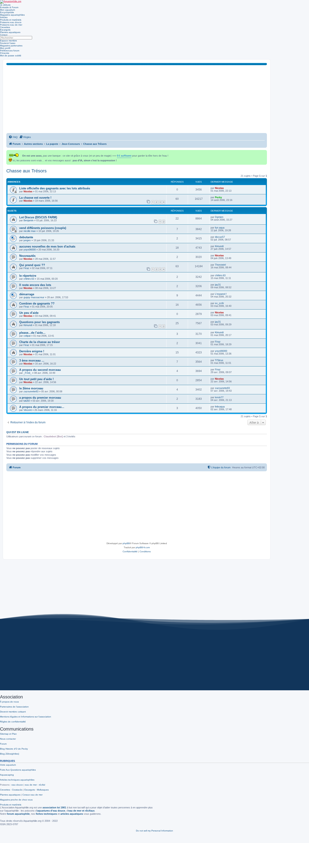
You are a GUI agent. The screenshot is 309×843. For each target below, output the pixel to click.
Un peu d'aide (28, 312)
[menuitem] (13, 137)
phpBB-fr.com (143, 547)
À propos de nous (9, 701)
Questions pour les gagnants (39, 322)
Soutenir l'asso (7, 43)
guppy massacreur (34, 297)
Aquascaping (7, 775)
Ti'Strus (219, 360)
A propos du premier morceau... (41, 407)
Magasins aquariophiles (12, 15)
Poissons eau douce (10, 22)
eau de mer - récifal (35, 784)
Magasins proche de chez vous (16, 799)
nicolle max (30, 231)
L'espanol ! (221, 294)
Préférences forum (9, 50)
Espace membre (8, 40)
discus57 (220, 237)
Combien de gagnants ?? (37, 303)
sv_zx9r (219, 303)
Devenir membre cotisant (13, 711)
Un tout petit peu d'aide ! (36, 379)
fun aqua (219, 227)
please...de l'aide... (32, 332)
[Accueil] (10, 2)
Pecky (218, 197)
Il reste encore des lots (35, 285)
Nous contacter (8, 739)
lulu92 (27, 400)
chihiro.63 (29, 278)
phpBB (126, 543)
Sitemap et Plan (8, 734)
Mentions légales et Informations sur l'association (25, 716)
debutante (26, 237)
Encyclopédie (7, 12)
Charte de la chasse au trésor (39, 342)
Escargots (5, 30)
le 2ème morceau (31, 388)
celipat (27, 335)
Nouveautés (27, 255)
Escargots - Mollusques (36, 789)
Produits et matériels (10, 20)
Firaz (26, 268)
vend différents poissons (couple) (42, 228)
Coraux (3, 34)
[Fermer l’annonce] (264, 152)
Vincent (28, 410)
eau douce (17, 784)
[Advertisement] (136, 99)
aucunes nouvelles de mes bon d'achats (47, 246)
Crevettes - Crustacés (11, 789)
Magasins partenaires (11, 45)
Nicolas (28, 191)
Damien (219, 217)
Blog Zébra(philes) (9, 754)
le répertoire (27, 275)
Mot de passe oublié (10, 55)
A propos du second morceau (40, 369)
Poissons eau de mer (11, 25)
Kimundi (219, 246)
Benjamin (28, 220)
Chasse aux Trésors (26, 170)
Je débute (5, 5)
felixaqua (220, 406)
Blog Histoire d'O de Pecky (14, 749)
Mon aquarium (7, 10)
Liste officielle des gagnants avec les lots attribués (54, 188)
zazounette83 (31, 391)
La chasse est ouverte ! (35, 197)
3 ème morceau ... (31, 360)
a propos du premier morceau (40, 397)
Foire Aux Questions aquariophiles (18, 770)
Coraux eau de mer (32, 794)
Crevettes (5, 27)
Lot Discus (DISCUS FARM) (38, 217)
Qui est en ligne (17, 432)
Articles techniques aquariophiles (17, 780)
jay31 (218, 284)
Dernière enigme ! (31, 351)
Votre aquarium (8, 765)
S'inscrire (4, 53)
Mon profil (5, 48)
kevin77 (219, 397)
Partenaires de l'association (14, 706)
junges (27, 240)
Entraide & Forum (9, 7)
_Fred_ (27, 372)
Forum (3, 744)
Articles (3, 17)
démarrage (26, 294)
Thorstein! (220, 264)
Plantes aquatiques (10, 32)
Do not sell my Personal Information (154, 830)
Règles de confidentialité (13, 721)
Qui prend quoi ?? (32, 265)
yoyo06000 (30, 249)
